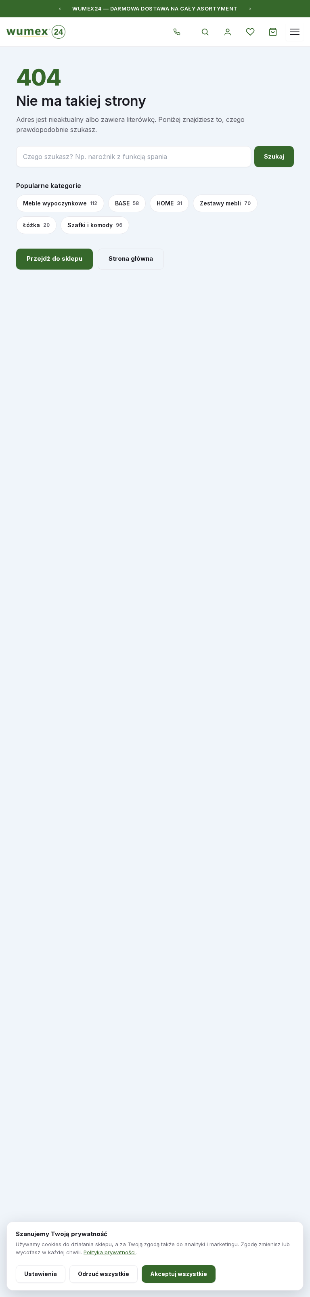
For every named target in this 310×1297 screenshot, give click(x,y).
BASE (127, 203)
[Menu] (295, 32)
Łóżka (36, 225)
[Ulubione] (250, 32)
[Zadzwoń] (177, 32)
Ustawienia (40, 1273)
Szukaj (274, 156)
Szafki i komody (94, 225)
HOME (169, 203)
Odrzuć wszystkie (103, 1273)
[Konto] (228, 32)
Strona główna (131, 258)
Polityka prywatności (110, 1252)
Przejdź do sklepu (54, 258)
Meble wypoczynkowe (60, 203)
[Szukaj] (205, 32)
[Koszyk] (273, 32)
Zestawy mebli (225, 203)
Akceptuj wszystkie (178, 1273)
